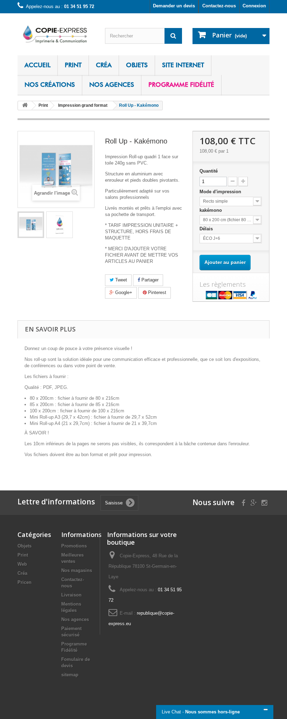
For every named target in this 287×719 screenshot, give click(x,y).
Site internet (183, 65)
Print (73, 65)
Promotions (74, 546)
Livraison (71, 595)
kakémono (211, 210)
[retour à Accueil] (24, 105)
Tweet (120, 279)
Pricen (24, 582)
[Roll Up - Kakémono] (31, 225)
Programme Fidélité (181, 84)
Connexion (254, 5)
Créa (104, 65)
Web (22, 564)
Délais (207, 228)
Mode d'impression (221, 191)
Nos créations (49, 84)
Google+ (123, 292)
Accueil (37, 65)
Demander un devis (174, 5)
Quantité (209, 171)
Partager (149, 279)
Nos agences (111, 84)
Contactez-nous (219, 5)
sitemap (69, 674)
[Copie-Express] (56, 34)
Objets (137, 65)
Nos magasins (76, 570)
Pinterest (156, 292)
